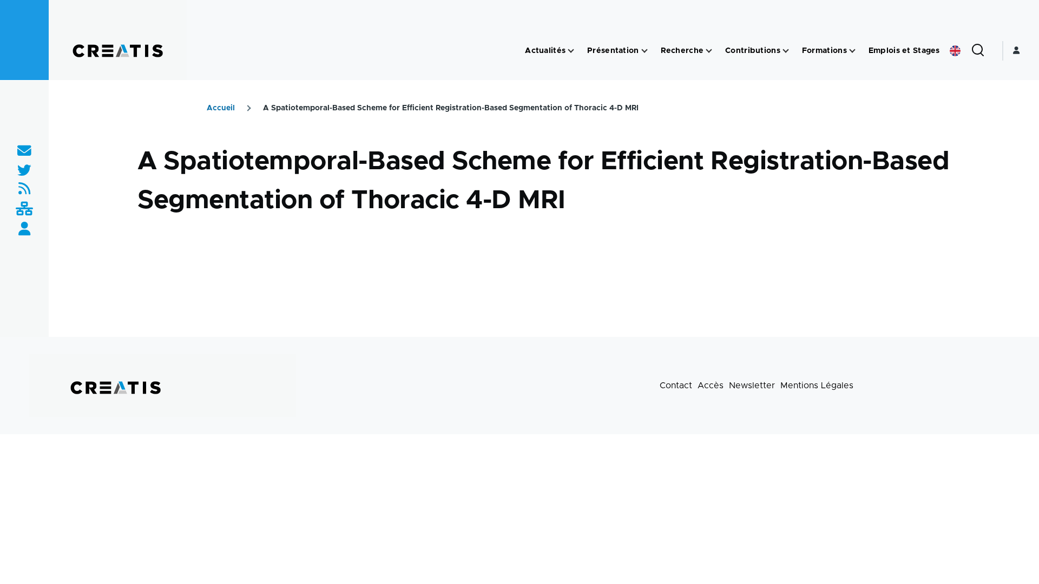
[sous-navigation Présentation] (644, 51)
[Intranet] (24, 209)
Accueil (221, 108)
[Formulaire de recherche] (977, 51)
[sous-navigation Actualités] (570, 51)
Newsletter (752, 385)
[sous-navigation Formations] (852, 51)
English (955, 50)
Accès (711, 385)
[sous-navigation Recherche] (708, 51)
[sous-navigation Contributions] (785, 51)
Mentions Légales (816, 385)
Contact (676, 385)
